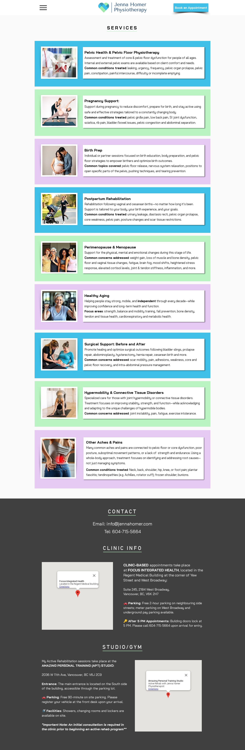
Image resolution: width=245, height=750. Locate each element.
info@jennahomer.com (129, 524)
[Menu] (43, 7)
